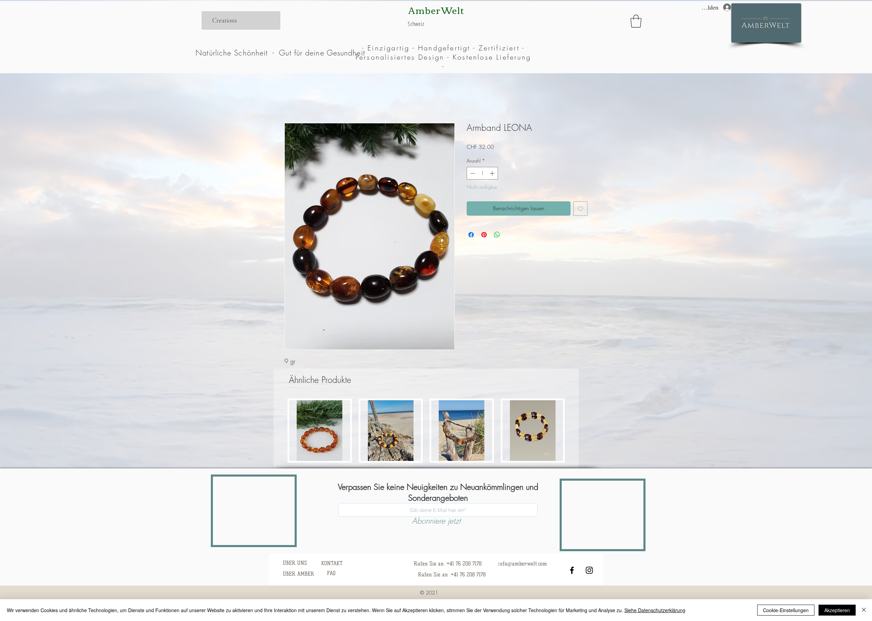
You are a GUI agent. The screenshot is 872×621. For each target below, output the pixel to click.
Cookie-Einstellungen (786, 610)
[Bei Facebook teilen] (471, 235)
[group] (426, 430)
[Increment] (492, 173)
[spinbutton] (482, 173)
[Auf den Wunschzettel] (580, 208)
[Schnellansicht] (319, 430)
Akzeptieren (837, 610)
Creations (224, 20)
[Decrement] (472, 173)
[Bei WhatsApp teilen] (497, 235)
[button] (635, 21)
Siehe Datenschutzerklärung (654, 610)
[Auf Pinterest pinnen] (484, 235)
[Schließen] (864, 610)
